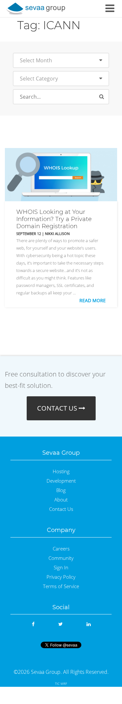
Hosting (61, 471)
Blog (61, 490)
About (61, 500)
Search (104, 97)
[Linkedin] (88, 624)
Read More (92, 300)
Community (61, 558)
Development (61, 481)
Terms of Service (61, 586)
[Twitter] (60, 624)
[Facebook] (33, 624)
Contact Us (61, 509)
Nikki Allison (57, 233)
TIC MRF (61, 683)
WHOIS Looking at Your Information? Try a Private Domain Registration (54, 219)
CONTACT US (58, 408)
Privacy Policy (61, 577)
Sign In (61, 567)
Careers (61, 549)
